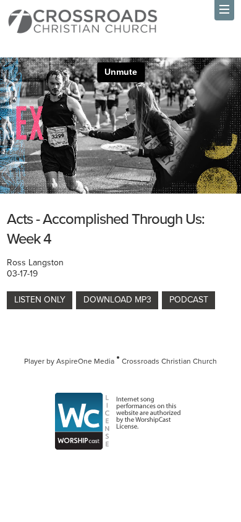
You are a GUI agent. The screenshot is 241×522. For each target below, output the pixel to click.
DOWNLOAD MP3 (117, 299)
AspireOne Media (85, 361)
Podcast (188, 299)
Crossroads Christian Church (169, 361)
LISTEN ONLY (40, 299)
